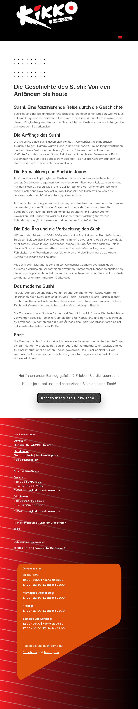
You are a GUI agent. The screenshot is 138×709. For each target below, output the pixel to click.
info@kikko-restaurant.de (42, 490)
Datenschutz (21, 542)
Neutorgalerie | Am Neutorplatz (36, 455)
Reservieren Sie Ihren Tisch (69, 398)
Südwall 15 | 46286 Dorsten (34, 444)
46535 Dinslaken (26, 459)
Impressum (38, 542)
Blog (17, 528)
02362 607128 (30, 481)
